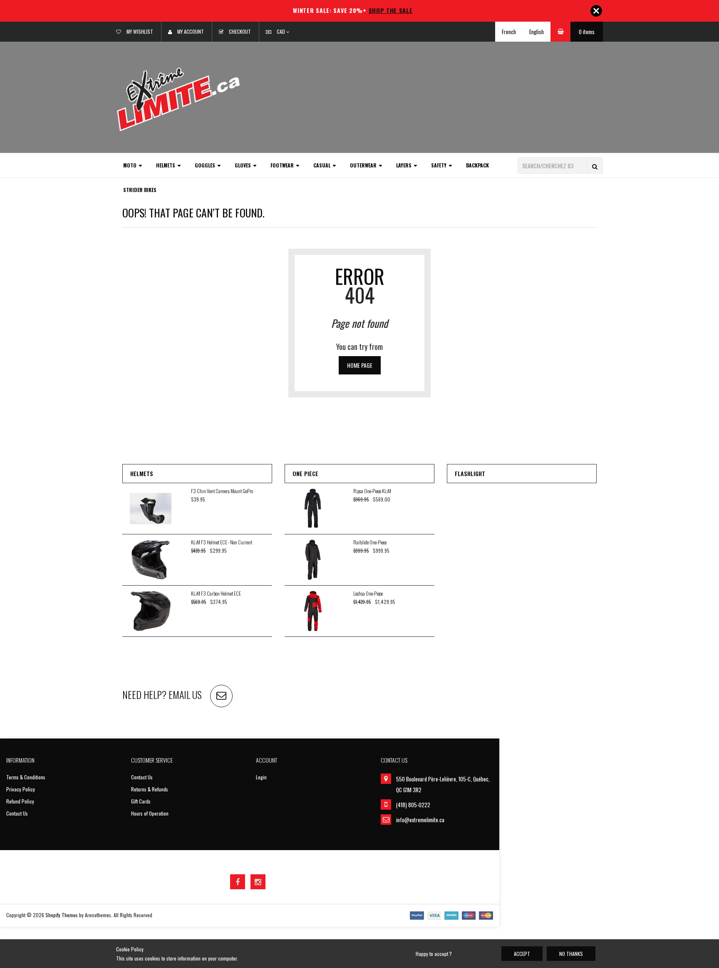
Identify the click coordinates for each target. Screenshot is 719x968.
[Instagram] (257, 881)
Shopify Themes (61, 914)
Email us (185, 694)
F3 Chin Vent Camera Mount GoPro (222, 490)
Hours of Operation (150, 813)
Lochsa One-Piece (368, 593)
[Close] (596, 10)
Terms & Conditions (25, 777)
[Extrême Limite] (178, 98)
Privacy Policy (20, 789)
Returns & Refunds (149, 789)
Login (261, 777)
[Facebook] (237, 881)
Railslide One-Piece (370, 542)
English (536, 31)
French (509, 31)
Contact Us (17, 813)
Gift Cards (141, 801)
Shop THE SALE (391, 10)
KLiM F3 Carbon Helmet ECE (216, 593)
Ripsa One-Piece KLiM (372, 490)
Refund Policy (20, 801)
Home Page (359, 365)
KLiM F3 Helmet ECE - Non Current (221, 542)
